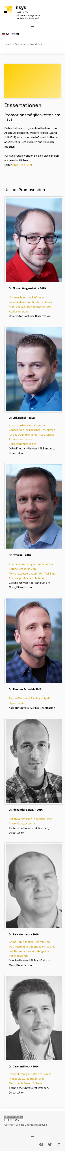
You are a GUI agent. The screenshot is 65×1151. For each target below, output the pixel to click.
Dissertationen (37, 44)
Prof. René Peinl (22, 165)
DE (7, 34)
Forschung (20, 44)
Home (8, 44)
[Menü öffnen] (32, 26)
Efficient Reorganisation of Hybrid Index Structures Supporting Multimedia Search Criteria (30, 1078)
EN (17, 34)
